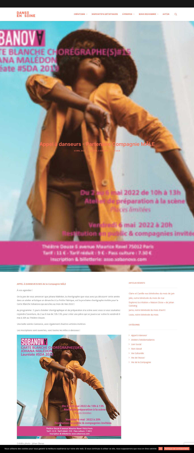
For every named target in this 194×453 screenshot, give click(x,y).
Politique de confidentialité (177, 448)
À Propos (127, 14)
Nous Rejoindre (147, 14)
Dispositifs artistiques (105, 14)
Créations (79, 14)
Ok (160, 448)
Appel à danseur (100, 151)
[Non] (190, 449)
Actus (166, 14)
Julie (118, 151)
